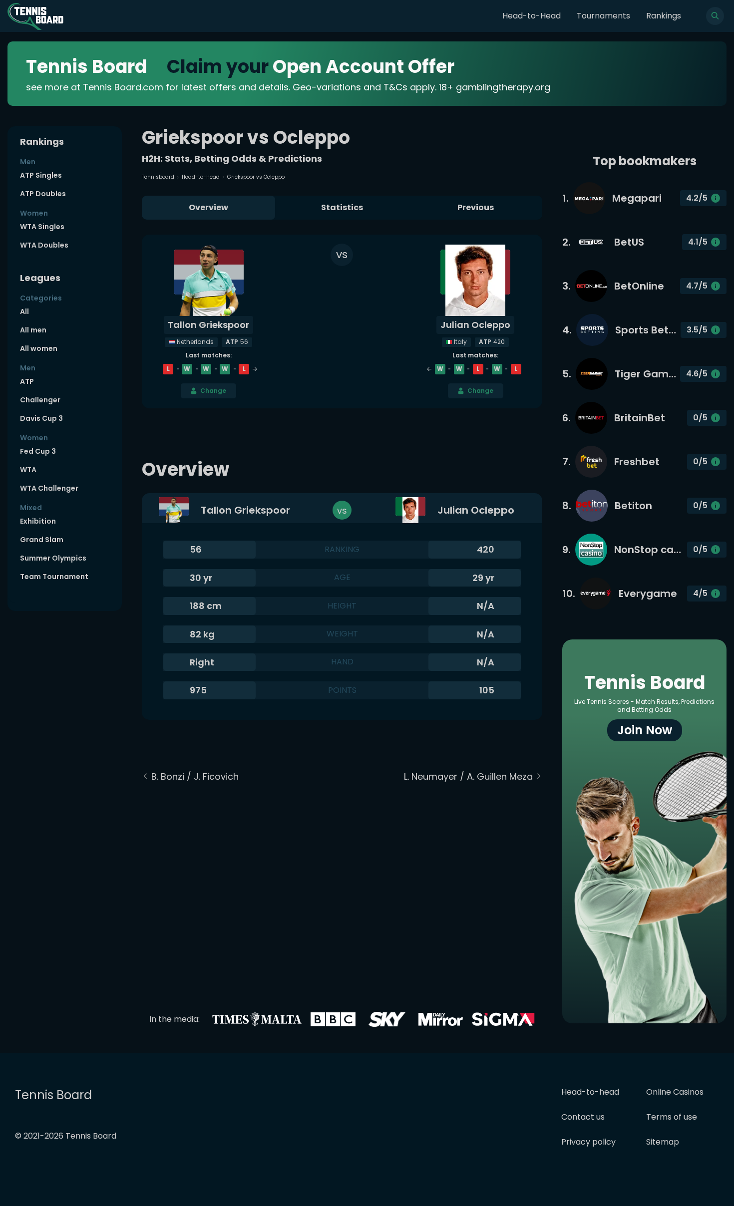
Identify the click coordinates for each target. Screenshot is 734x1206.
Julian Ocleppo (475, 324)
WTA (28, 470)
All (24, 311)
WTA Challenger (49, 488)
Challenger (40, 400)
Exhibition (38, 521)
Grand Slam (41, 540)
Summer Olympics (53, 558)
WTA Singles (42, 227)
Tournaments (603, 15)
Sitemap (662, 1142)
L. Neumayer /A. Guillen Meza (468, 776)
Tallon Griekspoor (208, 324)
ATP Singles (41, 175)
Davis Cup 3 (41, 418)
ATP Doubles (43, 194)
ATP (27, 381)
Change (213, 390)
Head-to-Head (531, 15)
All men (33, 330)
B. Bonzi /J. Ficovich (195, 776)
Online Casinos (675, 1092)
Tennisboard (158, 177)
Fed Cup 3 (38, 451)
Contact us (583, 1117)
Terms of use (671, 1117)
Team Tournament (54, 577)
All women (38, 348)
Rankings (663, 15)
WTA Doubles (44, 245)
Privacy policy (588, 1142)
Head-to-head (590, 1092)
